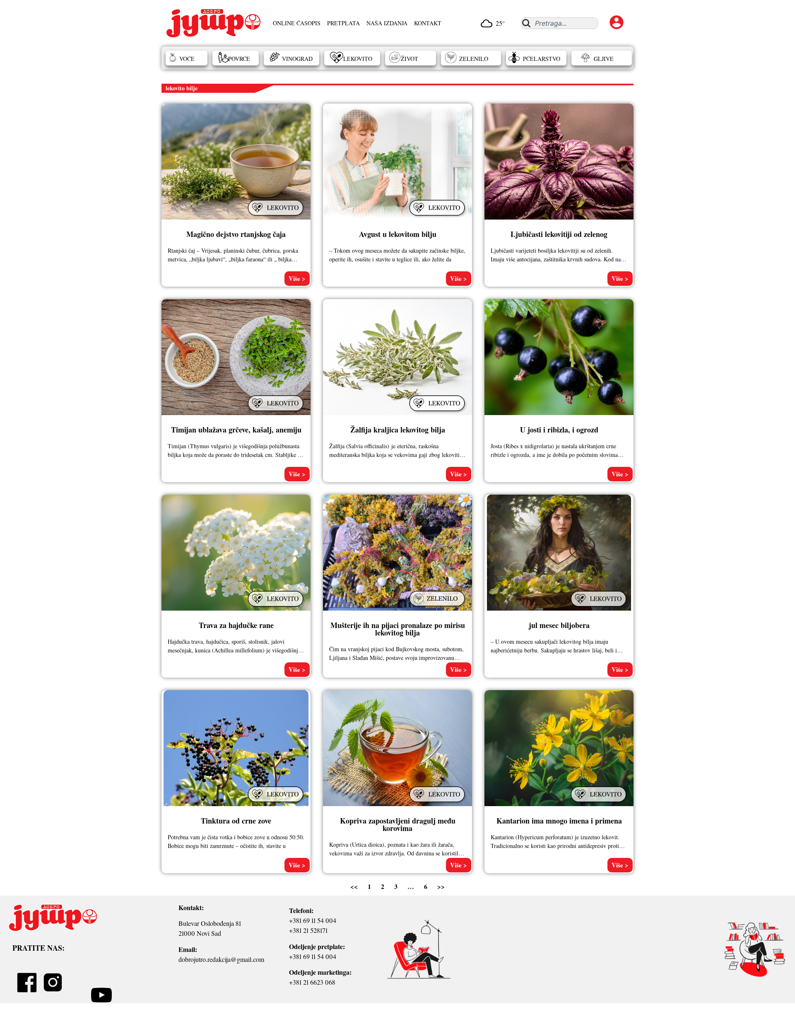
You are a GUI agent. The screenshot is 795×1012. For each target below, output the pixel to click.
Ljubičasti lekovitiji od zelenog (559, 234)
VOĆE (187, 59)
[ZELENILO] (438, 607)
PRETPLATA (343, 23)
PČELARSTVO (541, 59)
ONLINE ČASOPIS (296, 23)
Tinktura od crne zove (236, 820)
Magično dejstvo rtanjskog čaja (236, 234)
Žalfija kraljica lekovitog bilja (397, 429)
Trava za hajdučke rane (236, 625)
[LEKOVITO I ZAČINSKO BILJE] (276, 216)
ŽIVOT (409, 59)
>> (441, 886)
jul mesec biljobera (559, 625)
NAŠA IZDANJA (386, 23)
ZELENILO (473, 59)
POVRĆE (239, 59)
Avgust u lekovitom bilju (397, 234)
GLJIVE (604, 59)
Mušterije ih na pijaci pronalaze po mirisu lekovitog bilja (397, 629)
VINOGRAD (297, 59)
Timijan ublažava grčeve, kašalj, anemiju (236, 429)
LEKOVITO (357, 59)
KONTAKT (427, 23)
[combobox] (559, 23)
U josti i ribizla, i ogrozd (559, 429)
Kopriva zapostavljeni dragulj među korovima (397, 824)
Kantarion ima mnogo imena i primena (559, 820)
